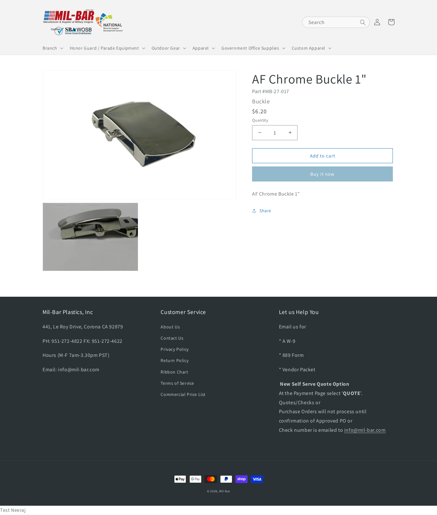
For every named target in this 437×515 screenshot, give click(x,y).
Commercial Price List (183, 394)
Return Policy (174, 360)
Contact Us (172, 338)
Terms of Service (177, 383)
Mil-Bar (224, 491)
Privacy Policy (174, 349)
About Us (170, 327)
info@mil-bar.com (365, 430)
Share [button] (265, 210)
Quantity (260, 120)
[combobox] (336, 22)
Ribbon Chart (174, 372)
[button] (52, 48)
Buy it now (322, 174)
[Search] (363, 22)
